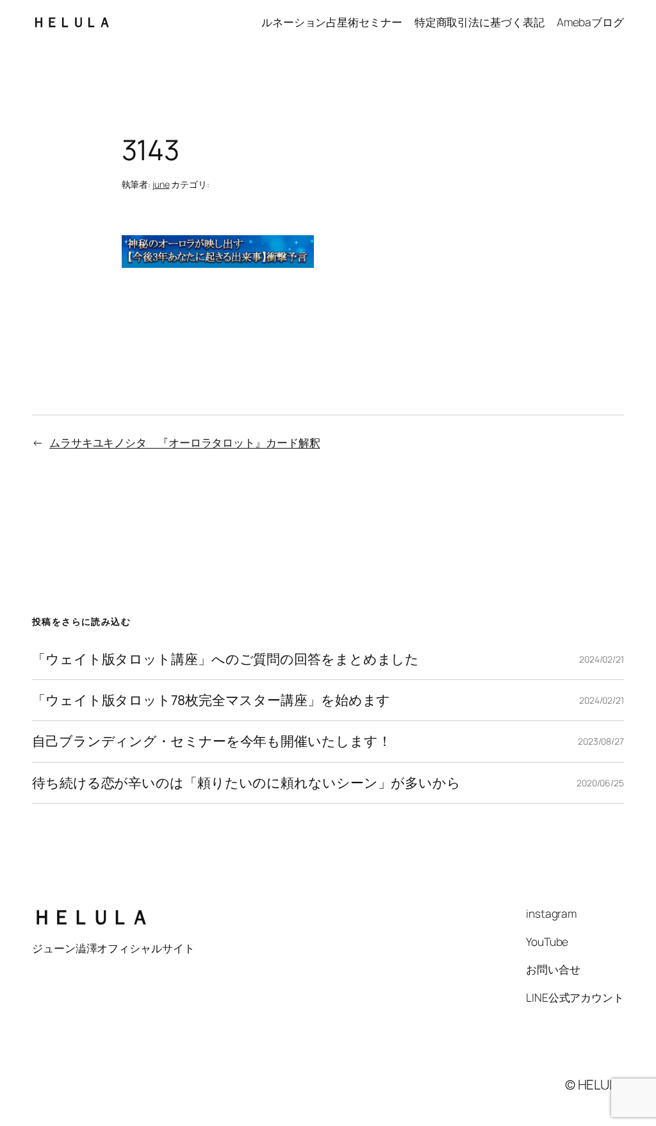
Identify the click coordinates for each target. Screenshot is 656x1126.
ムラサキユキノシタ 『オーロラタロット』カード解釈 (184, 442)
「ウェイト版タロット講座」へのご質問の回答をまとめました (225, 659)
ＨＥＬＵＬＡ (71, 22)
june (161, 184)
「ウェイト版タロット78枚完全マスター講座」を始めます (211, 700)
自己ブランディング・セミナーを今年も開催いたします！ (211, 741)
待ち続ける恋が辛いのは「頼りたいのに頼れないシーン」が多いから (246, 782)
